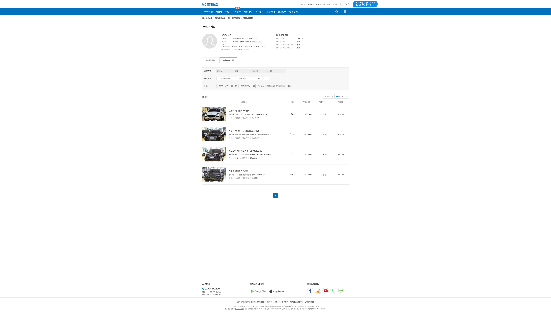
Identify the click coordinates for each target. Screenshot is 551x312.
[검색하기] (337, 11)
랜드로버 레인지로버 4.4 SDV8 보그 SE (245, 151)
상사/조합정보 (257, 41)
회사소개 (240, 302)
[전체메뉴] (345, 11)
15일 (273, 86)
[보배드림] (210, 4)
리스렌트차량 (234, 18)
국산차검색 (207, 18)
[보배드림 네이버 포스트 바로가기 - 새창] (333, 291)
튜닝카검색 (220, 18)
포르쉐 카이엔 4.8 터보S (239, 111)
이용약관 (268, 302)
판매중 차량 (211, 60)
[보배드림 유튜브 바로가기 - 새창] (325, 291)
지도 (263, 46)
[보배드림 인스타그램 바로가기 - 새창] (318, 291)
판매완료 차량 (228, 60)
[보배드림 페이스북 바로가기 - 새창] (310, 291)
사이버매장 (248, 18)
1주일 (268, 86)
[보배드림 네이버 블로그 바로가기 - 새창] (341, 291)
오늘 (262, 86)
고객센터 (285, 302)
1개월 (278, 86)
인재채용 (260, 302)
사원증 (246, 49)
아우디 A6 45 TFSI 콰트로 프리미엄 (244, 131)
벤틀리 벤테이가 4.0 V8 (238, 171)
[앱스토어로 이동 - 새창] (276, 291)
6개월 (289, 86)
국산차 (242, 78)
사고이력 (245, 118)
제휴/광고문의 (250, 302)
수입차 (260, 78)
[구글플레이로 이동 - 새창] (258, 291)
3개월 (283, 86)
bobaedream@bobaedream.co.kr (273, 306)
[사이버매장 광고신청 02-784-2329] (365, 4)
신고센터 (277, 302)
